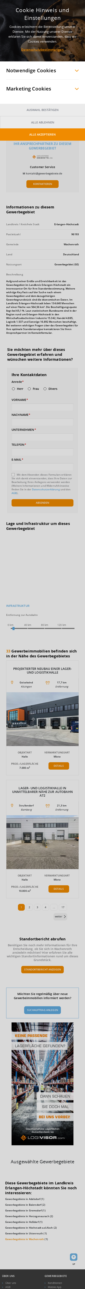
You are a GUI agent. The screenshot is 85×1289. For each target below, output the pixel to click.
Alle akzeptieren (42, 134)
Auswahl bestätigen (43, 110)
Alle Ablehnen (42, 122)
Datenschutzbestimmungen (42, 49)
